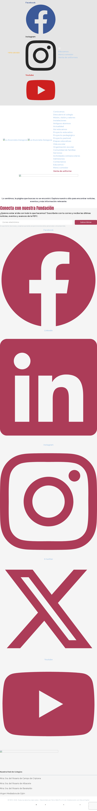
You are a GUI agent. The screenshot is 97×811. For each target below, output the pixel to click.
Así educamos (60, 129)
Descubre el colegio (63, 115)
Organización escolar (63, 147)
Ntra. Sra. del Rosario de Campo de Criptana (20, 778)
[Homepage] (27, 140)
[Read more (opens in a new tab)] (48, 53)
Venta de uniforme (62, 171)
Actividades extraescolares (66, 156)
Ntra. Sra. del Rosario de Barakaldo (16, 788)
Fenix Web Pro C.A (57, 800)
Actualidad (58, 126)
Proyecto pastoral (62, 138)
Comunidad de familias (64, 150)
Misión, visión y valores (64, 117)
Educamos (58, 165)
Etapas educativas (62, 141)
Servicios (57, 153)
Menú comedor (60, 168)
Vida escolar (59, 144)
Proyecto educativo (63, 132)
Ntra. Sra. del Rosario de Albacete (15, 783)
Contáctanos (59, 162)
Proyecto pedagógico (64, 135)
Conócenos (58, 112)
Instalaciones (59, 120)
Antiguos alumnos (62, 123)
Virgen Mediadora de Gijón (12, 793)
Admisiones (59, 159)
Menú (54, 108)
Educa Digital (84, 800)
